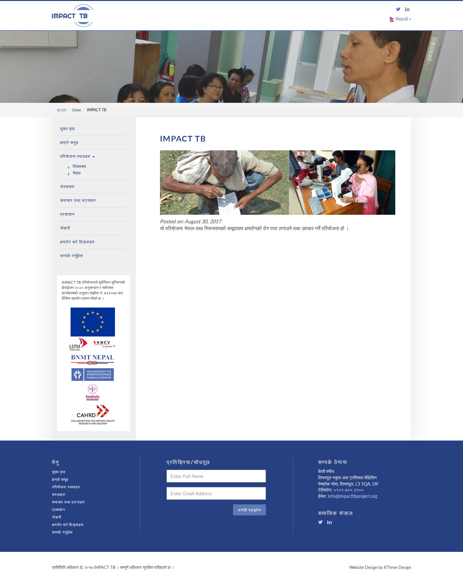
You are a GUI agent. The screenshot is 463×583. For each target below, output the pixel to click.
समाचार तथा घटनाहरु (78, 200)
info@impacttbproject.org (352, 496)
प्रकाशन (67, 214)
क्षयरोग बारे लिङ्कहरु (77, 241)
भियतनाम (79, 166)
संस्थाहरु (67, 186)
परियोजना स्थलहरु (76, 156)
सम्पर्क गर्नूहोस (71, 255)
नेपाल (77, 172)
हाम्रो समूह (69, 142)
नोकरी (65, 227)
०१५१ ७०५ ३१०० (348, 489)
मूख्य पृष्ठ (67, 128)
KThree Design (397, 567)
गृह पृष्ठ (61, 110)
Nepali (401, 18)
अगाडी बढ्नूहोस (249, 510)
